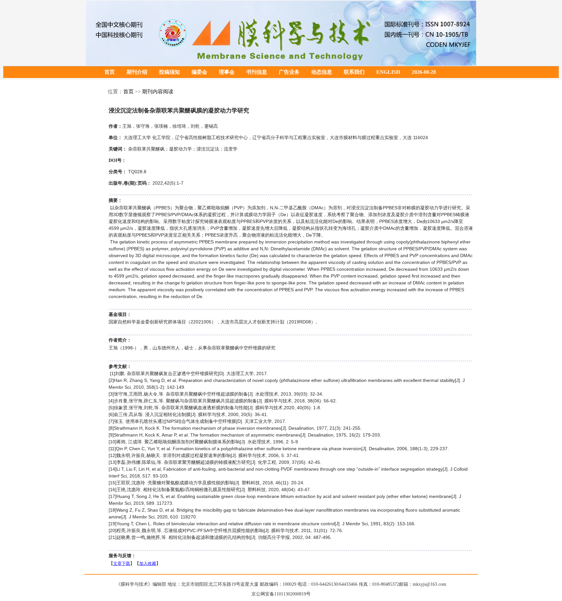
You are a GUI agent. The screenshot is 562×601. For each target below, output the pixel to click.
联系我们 (354, 72)
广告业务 (289, 72)
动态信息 (321, 72)
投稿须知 (169, 72)
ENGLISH (388, 72)
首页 (109, 72)
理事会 (226, 72)
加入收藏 (147, 563)
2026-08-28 (424, 72)
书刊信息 (256, 72)
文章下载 (121, 563)
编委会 (199, 72)
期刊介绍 (137, 72)
